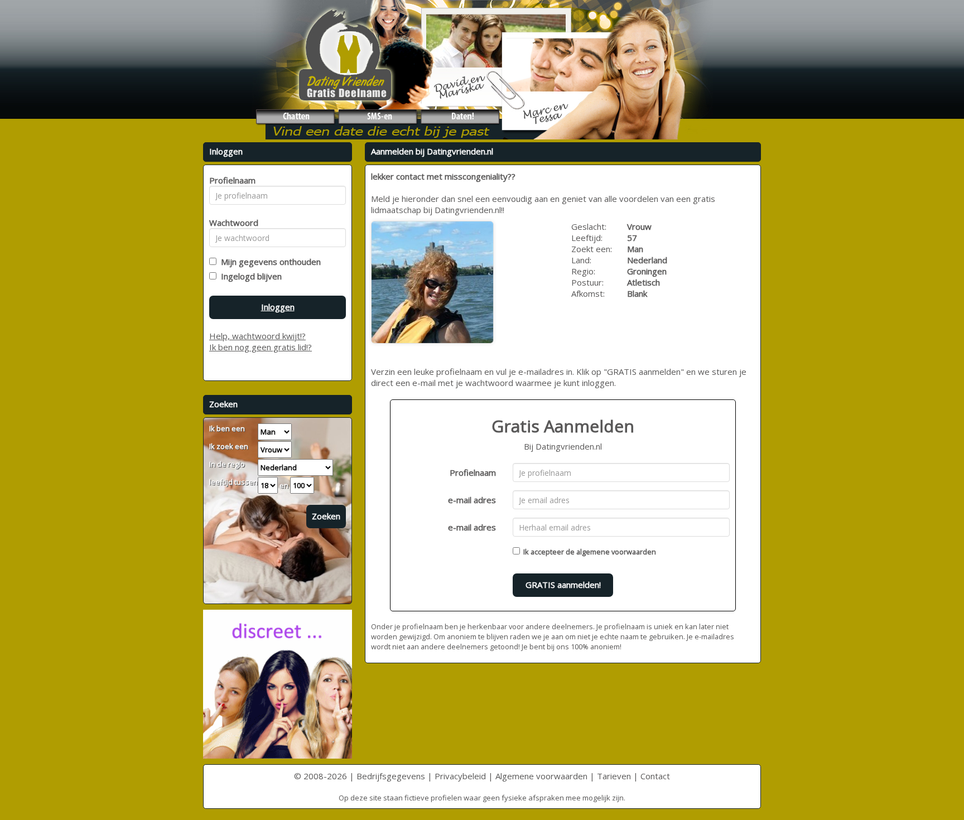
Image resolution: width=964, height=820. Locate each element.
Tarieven (614, 776)
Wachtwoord (230, 222)
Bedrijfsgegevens (390, 776)
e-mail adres (472, 499)
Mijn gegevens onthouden (268, 261)
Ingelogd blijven (249, 276)
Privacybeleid (460, 776)
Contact (655, 776)
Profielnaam (473, 472)
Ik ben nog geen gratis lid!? (260, 347)
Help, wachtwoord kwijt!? (257, 335)
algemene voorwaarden (616, 552)
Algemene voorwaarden (541, 776)
